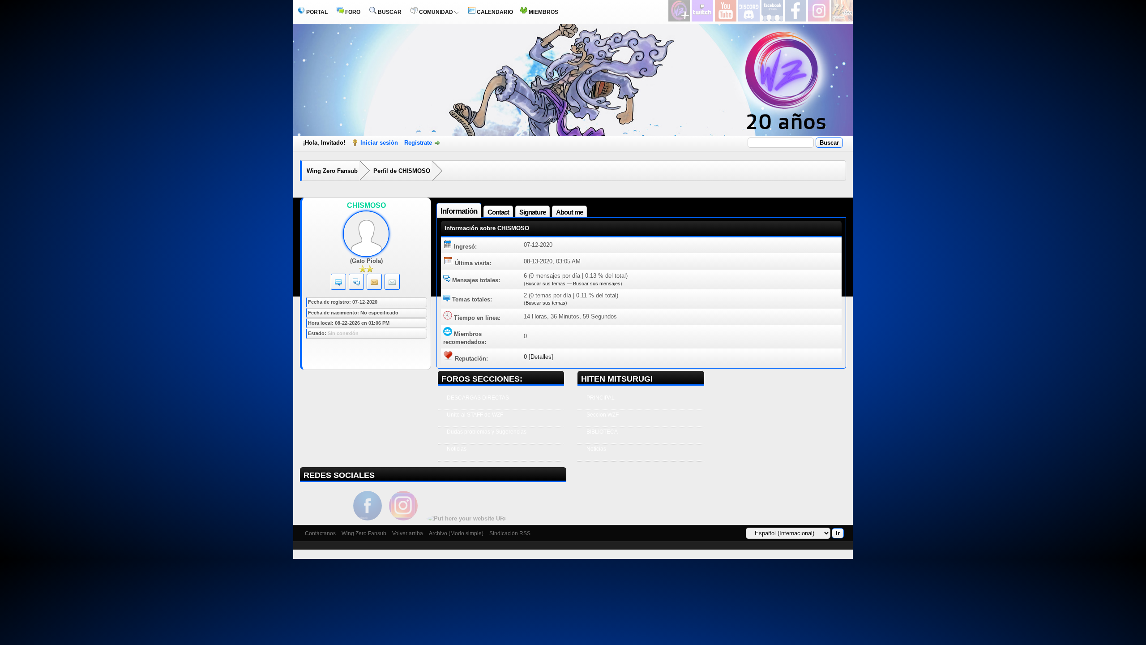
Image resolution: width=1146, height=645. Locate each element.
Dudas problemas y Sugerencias (486, 432)
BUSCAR (389, 12)
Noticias (456, 449)
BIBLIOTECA (602, 432)
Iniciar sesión (379, 142)
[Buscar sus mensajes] (356, 283)
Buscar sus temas (545, 283)
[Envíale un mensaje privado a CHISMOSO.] (374, 283)
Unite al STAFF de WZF (475, 415)
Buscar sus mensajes (596, 283)
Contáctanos (320, 533)
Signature (532, 212)
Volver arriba (407, 533)
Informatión (458, 211)
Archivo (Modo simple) (456, 533)
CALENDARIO (494, 12)
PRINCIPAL (600, 398)
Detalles (541, 356)
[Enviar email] (392, 283)
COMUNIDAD (436, 12)
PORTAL (316, 12)
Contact (498, 212)
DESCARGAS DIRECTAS (478, 398)
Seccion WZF (602, 415)
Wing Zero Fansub (332, 171)
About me (569, 212)
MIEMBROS (542, 12)
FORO (352, 12)
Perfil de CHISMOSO (401, 171)
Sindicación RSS (509, 533)
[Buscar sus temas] (338, 283)
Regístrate (418, 142)
